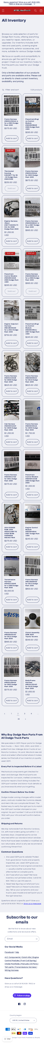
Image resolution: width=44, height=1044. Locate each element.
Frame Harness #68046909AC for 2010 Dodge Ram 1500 (31, 379)
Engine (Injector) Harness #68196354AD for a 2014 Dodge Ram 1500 (11, 328)
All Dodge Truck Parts (17, 1037)
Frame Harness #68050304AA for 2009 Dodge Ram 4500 (31, 427)
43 (19, 719)
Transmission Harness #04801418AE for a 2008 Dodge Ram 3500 (11, 583)
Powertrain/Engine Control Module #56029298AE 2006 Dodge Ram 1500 (32, 124)
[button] (3, 10)
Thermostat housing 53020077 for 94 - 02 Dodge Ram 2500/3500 (11, 175)
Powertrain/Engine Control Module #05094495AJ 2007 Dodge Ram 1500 (32, 329)
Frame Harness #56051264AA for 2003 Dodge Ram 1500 (10, 683)
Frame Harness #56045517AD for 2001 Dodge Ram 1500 (10, 478)
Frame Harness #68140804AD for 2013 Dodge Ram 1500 (31, 582)
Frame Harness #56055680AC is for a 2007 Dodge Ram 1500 (32, 224)
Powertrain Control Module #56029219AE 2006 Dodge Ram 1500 (11, 278)
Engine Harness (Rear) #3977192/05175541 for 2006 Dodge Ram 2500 (11, 225)
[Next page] (25, 719)
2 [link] (18, 714)
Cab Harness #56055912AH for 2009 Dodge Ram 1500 (10, 427)
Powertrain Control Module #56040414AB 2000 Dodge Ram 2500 (32, 479)
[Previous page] (4, 713)
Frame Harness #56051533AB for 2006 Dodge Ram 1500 (10, 379)
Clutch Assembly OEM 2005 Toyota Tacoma (32, 634)
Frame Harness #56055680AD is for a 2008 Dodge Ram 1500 (32, 277)
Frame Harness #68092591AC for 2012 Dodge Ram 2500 (10, 635)
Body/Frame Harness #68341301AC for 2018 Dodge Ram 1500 (31, 684)
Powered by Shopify (33, 1037)
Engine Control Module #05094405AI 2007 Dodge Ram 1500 (32, 531)
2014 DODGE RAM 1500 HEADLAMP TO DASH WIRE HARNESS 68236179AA (10, 532)
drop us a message (32, 904)
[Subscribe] (36, 939)
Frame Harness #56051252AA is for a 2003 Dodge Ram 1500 (11, 122)
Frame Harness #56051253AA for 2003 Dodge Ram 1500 (31, 174)
